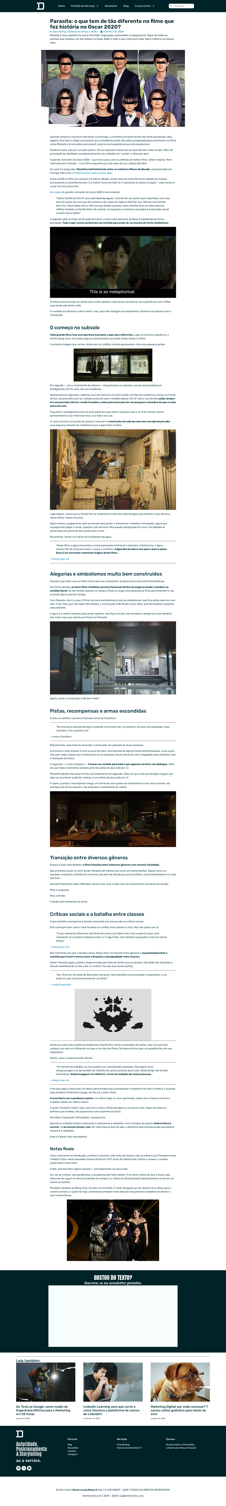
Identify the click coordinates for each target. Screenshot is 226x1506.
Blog (126, 5)
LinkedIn (72, 1451)
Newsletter (111, 5)
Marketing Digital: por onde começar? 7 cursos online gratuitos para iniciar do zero (179, 1410)
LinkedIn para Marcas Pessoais (181, 1448)
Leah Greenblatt (61, 984)
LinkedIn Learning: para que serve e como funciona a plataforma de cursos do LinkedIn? (111, 1410)
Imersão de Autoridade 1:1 (129, 1448)
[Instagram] (24, 1468)
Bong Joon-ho (60, 558)
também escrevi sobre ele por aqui (92, 172)
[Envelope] (29, 1468)
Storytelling (59, 31)
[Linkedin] (18, 1468)
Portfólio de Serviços (83, 5)
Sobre (61, 5)
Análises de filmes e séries (82, 31)
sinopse (56, 192)
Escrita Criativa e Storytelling (180, 1444)
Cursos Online (143, 5)
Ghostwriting (123, 1444)
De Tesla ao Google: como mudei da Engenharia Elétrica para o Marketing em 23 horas (43, 1410)
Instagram (73, 1454)
